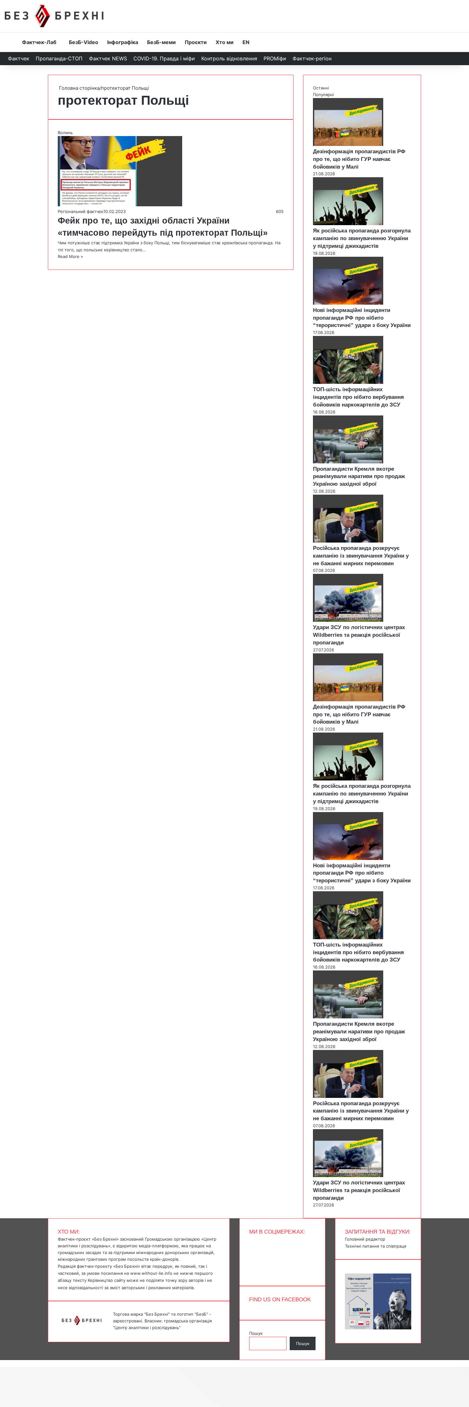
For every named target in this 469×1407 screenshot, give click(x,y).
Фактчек (18, 58)
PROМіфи (275, 58)
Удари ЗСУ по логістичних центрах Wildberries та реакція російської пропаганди (359, 635)
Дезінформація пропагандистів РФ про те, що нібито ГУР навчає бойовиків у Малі (359, 159)
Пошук (256, 1333)
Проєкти (196, 42)
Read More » (70, 256)
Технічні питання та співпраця (375, 1246)
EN (245, 42)
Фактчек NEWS (108, 58)
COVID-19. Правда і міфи (164, 58)
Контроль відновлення (229, 58)
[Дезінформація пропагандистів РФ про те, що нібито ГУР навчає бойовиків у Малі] (348, 144)
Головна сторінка (79, 88)
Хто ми (225, 42)
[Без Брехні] (54, 16)
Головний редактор (365, 1239)
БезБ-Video (83, 42)
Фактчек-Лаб (39, 42)
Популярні (323, 94)
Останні (321, 87)
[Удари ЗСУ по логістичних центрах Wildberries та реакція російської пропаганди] (348, 620)
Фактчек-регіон (312, 58)
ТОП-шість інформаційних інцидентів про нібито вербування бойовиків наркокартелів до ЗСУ (358, 397)
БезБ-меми (161, 42)
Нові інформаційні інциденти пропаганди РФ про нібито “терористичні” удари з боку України (362, 318)
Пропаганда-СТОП (59, 58)
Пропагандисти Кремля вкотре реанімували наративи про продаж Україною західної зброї (359, 476)
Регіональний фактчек (80, 211)
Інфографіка (122, 42)
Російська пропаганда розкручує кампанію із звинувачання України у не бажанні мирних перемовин (361, 556)
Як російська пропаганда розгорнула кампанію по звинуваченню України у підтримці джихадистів (362, 238)
